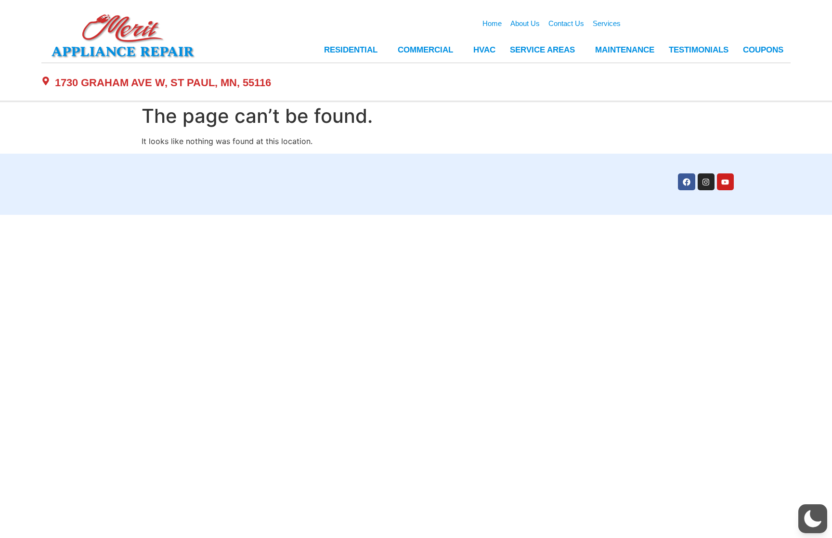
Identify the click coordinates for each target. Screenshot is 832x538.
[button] (812, 518)
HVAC (484, 49)
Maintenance (624, 49)
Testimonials (698, 49)
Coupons (763, 49)
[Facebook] (686, 181)
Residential (350, 49)
